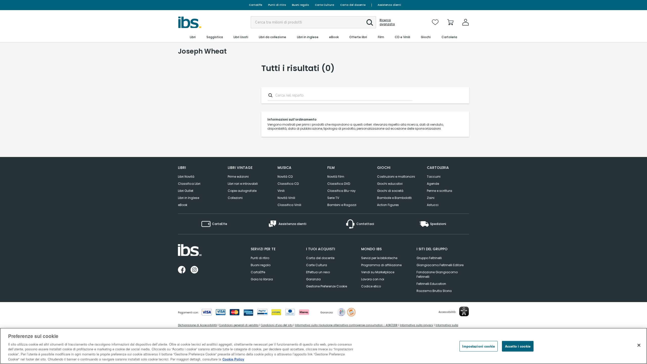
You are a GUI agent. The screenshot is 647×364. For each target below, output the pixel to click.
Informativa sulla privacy (416, 325)
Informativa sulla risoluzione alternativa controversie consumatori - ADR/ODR (346, 325)
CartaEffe (255, 5)
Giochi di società (390, 191)
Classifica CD (288, 183)
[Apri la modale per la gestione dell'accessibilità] (464, 311)
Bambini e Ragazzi (341, 205)
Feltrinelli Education (431, 284)
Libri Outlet (185, 191)
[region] (323, 346)
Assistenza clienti (389, 5)
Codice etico (371, 286)
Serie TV (333, 198)
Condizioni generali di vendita (239, 325)
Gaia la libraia (262, 279)
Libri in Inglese (188, 198)
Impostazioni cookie (478, 346)
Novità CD (285, 176)
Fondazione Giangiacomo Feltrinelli (437, 274)
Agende (433, 183)
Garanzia (313, 279)
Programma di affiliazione (381, 265)
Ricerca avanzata (387, 22)
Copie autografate (242, 191)
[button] (369, 22)
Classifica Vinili (289, 205)
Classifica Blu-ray (341, 191)
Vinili (281, 191)
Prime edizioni (238, 176)
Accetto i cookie (517, 346)
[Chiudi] (638, 345)
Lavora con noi (372, 279)
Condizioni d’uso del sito (277, 325)
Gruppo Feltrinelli (429, 258)
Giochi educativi (390, 183)
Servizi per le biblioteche (379, 258)
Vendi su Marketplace (377, 272)
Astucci (432, 205)
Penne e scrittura (439, 191)
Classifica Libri (189, 183)
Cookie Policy (233, 358)
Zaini (430, 198)
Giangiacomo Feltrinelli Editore (440, 265)
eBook (182, 205)
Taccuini (434, 176)
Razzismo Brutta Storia (434, 291)
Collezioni (235, 198)
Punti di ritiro (277, 5)
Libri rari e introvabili (243, 183)
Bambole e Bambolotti (394, 198)
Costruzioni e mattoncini (396, 176)
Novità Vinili (286, 198)
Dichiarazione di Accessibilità (197, 325)
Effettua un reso (318, 272)
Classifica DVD (338, 183)
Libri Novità (186, 176)
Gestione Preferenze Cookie (326, 286)
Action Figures (388, 205)
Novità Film (335, 176)
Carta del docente (352, 5)
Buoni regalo (300, 5)
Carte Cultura (324, 5)
